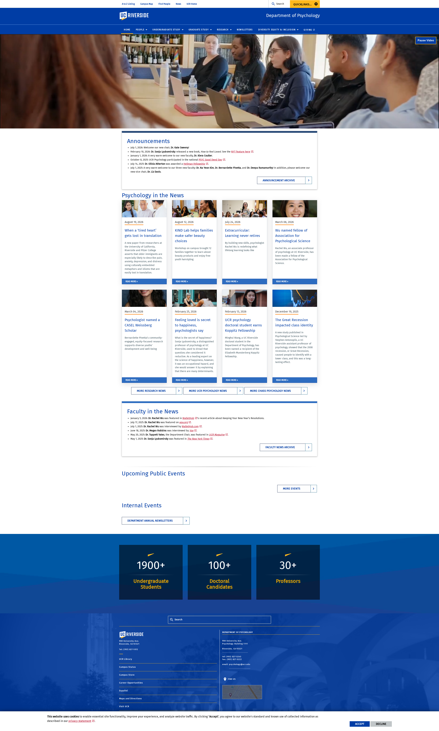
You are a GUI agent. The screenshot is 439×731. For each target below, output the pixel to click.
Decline (381, 724)
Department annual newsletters (150, 520)
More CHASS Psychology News (270, 390)
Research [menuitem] (223, 29)
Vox (191, 430)
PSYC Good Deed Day (210, 159)
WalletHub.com (190, 426)
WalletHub (188, 418)
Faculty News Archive (280, 447)
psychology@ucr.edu (239, 664)
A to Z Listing (128, 4)
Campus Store (127, 675)
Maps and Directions (130, 698)
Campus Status (127, 667)
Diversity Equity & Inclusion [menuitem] (277, 29)
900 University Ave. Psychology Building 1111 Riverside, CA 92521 (235, 645)
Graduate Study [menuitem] (199, 29)
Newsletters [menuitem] (245, 29)
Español (123, 690)
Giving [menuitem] (308, 30)
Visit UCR (124, 706)
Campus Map (146, 4)
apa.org (183, 422)
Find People (164, 4)
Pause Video (426, 40)
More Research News (151, 390)
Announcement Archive (279, 180)
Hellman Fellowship (194, 163)
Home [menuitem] (127, 29)
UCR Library (125, 659)
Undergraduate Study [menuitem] (166, 29)
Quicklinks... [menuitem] (302, 4)
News (178, 4)
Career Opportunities (131, 683)
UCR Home (192, 4)
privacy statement (79, 721)
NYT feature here (240, 151)
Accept (359, 724)
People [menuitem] (140, 29)
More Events (291, 488)
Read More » (132, 281)
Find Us (231, 679)
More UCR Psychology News (208, 390)
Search (280, 3)
